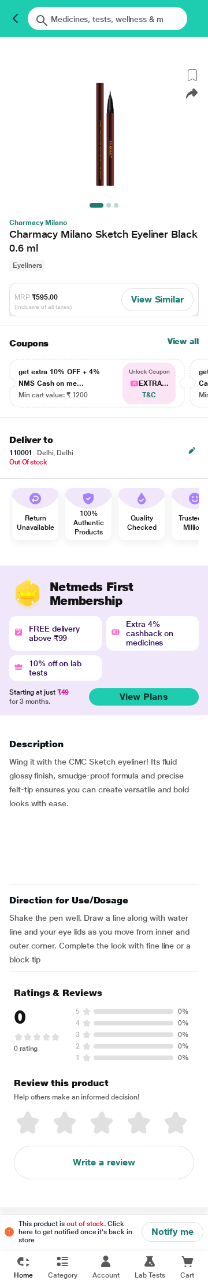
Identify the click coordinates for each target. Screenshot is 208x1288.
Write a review (104, 1162)
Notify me (172, 1231)
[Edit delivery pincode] (192, 450)
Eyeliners (27, 265)
